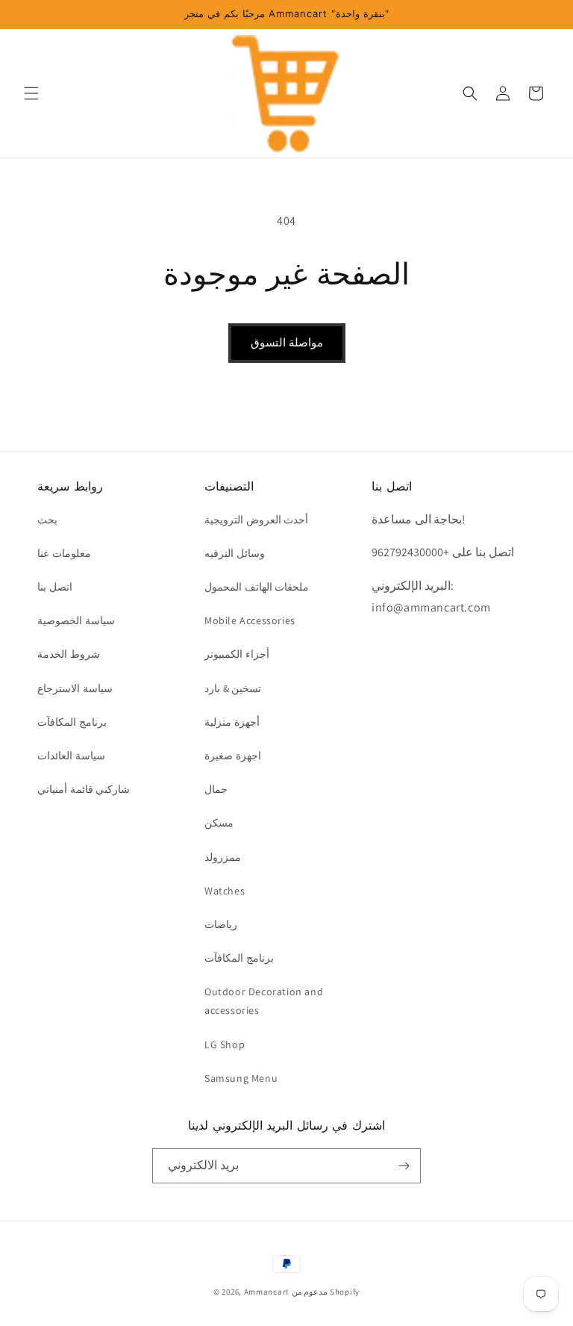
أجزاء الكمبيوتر (236, 654)
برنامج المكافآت (72, 722)
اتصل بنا (54, 587)
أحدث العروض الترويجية (256, 519)
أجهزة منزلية (232, 722)
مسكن (219, 822)
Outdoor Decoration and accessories (263, 1001)
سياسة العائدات (71, 755)
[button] (31, 93)
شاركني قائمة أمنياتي (83, 789)
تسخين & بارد (232, 688)
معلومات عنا (64, 553)
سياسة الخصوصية (76, 620)
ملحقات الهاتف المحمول (256, 587)
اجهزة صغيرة (232, 755)
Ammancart (266, 1291)
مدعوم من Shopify (326, 1291)
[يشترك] (403, 1165)
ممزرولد (222, 857)
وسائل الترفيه (234, 553)
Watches (224, 890)
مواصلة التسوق (287, 342)
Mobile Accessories (249, 620)
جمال (216, 789)
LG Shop (224, 1044)
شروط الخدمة (68, 654)
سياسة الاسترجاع (75, 688)
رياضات (220, 924)
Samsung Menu (241, 1078)
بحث (47, 519)
